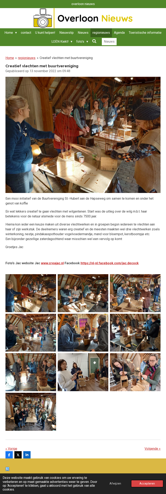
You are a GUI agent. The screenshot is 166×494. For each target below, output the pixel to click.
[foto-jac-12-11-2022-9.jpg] (135, 372)
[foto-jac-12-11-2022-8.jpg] (83, 372)
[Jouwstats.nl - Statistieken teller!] (7, 470)
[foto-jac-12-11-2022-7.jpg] (31, 372)
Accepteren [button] (147, 483)
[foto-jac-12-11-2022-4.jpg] (31, 333)
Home (9, 58)
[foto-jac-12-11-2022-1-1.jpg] (31, 293)
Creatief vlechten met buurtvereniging (66, 58)
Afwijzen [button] (115, 483)
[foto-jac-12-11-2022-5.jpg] (83, 333)
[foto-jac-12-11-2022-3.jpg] (135, 293)
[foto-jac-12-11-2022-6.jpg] (135, 333)
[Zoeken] (94, 41)
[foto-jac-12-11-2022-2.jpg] (83, 293)
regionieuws (26, 58)
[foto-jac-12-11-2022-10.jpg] (31, 412)
